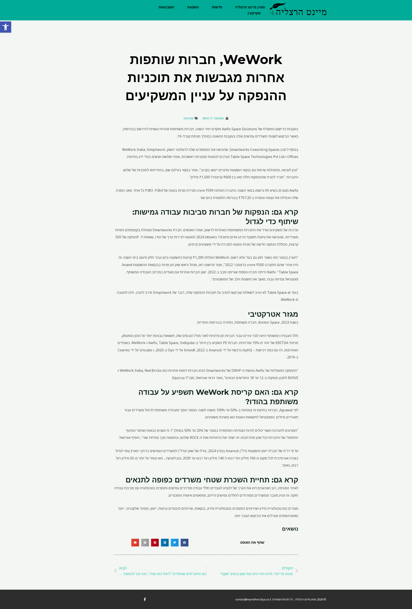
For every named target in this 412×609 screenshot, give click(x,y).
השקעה (193, 7)
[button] (5, 27)
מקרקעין (254, 13)
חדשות (217, 7)
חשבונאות (166, 7)
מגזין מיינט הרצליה (250, 7)
